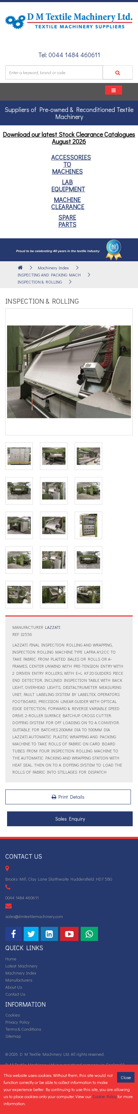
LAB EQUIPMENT (68, 185)
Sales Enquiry (70, 818)
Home (10, 958)
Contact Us (15, 994)
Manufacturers (18, 980)
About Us (13, 987)
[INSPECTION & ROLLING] (69, 371)
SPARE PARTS (67, 220)
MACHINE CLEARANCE (67, 203)
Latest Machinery (21, 966)
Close (126, 1077)
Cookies (12, 1015)
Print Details (70, 796)
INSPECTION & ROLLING (40, 282)
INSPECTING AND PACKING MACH (49, 275)
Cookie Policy (104, 1096)
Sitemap (13, 1036)
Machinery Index (53, 267)
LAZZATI (52, 627)
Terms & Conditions (23, 1029)
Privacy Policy (17, 1022)
